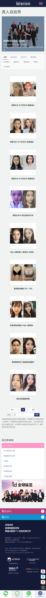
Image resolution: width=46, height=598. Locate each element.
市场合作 (9, 524)
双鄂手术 (24, 57)
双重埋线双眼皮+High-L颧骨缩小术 (23, 325)
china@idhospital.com (33, 538)
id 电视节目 (7, 466)
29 (23, 410)
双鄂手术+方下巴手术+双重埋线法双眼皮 (25, 142)
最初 (12, 410)
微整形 (36, 62)
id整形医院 (23, 4)
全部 (5, 57)
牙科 (7, 517)
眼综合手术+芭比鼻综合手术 (23, 215)
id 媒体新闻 (7, 471)
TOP (43, 588)
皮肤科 (8, 511)
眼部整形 (7, 62)
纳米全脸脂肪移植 (23, 398)
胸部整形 (27, 62)
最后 (33, 410)
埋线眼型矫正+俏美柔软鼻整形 (23, 362)
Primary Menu (41, 3)
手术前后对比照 (9, 450)
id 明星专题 (7, 476)
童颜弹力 (17, 62)
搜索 (37, 415)
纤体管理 (7, 66)
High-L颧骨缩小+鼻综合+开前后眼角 (23, 252)
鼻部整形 (34, 57)
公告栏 (5, 461)
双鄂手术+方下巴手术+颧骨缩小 (23, 105)
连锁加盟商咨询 (12, 528)
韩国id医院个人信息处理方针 (18, 531)
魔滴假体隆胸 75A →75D (23, 288)
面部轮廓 (13, 57)
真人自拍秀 (7, 445)
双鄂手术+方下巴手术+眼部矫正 (23, 178)
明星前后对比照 (9, 456)
